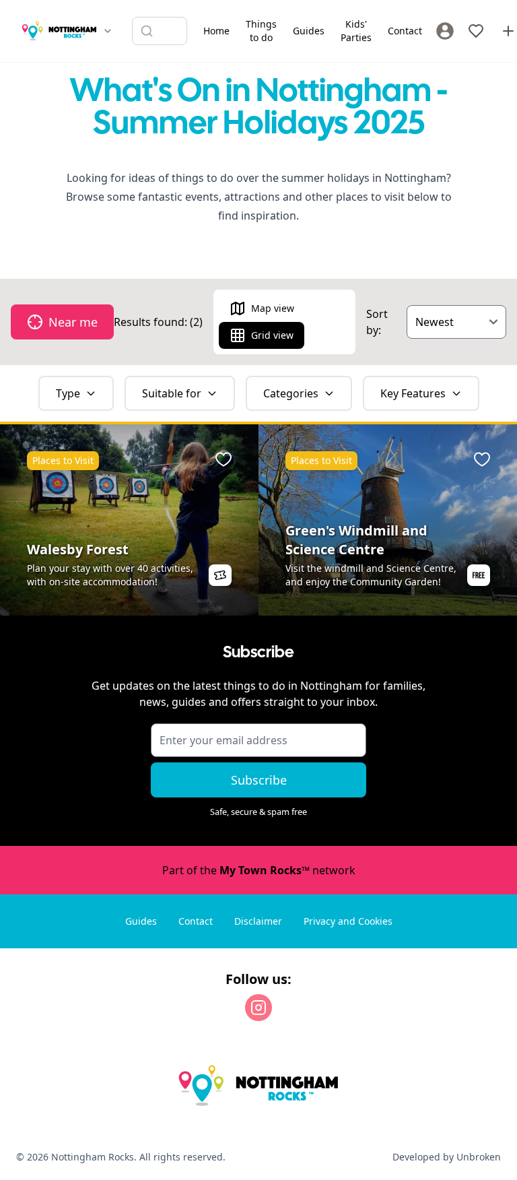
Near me (73, 322)
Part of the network (258, 870)
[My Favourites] (475, 31)
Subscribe (259, 780)
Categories (290, 393)
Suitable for (171, 393)
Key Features (413, 393)
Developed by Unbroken (446, 1156)
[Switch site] (108, 31)
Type (68, 393)
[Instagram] (258, 1007)
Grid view (272, 335)
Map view (272, 308)
